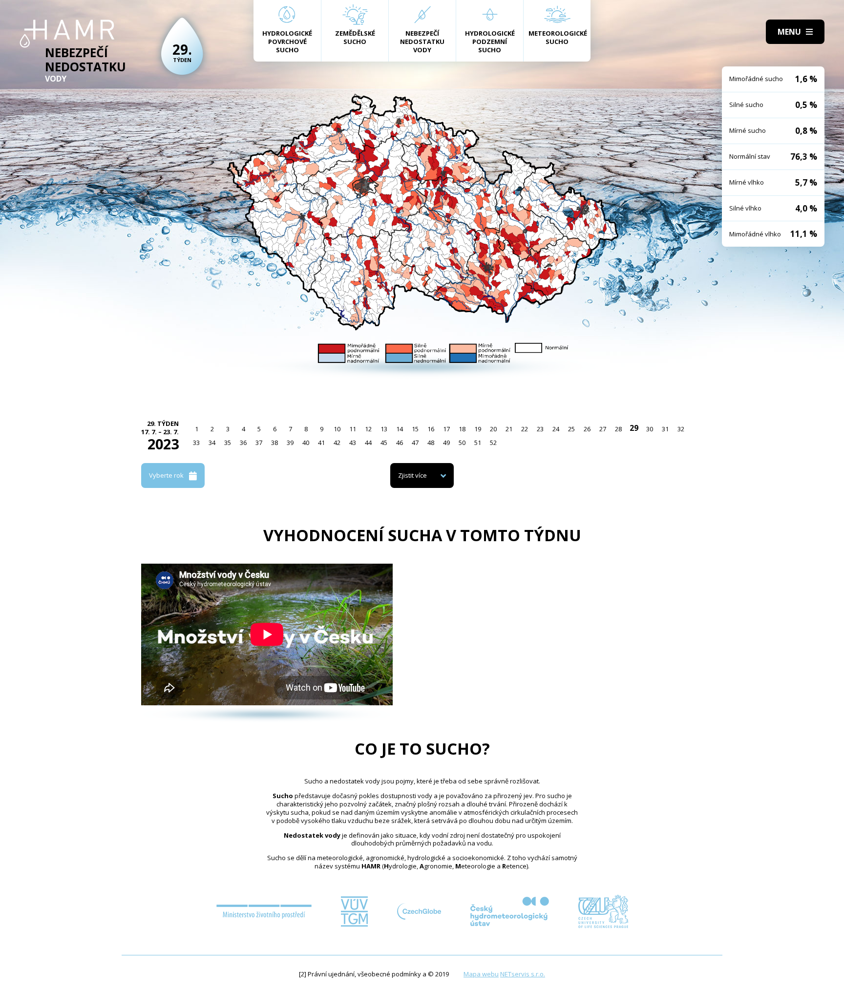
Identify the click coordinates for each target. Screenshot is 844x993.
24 (555, 428)
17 (446, 428)
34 (212, 442)
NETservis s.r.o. (522, 974)
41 (321, 442)
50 (462, 442)
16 (430, 428)
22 (524, 428)
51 (477, 442)
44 (368, 442)
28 (618, 428)
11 (352, 428)
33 (196, 442)
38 (274, 442)
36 (243, 442)
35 (227, 442)
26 (587, 428)
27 (602, 428)
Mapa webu (481, 974)
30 (649, 428)
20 (493, 428)
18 (462, 428)
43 (352, 442)
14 (399, 428)
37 (258, 442)
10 (337, 428)
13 (383, 428)
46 (399, 442)
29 (634, 428)
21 (509, 428)
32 (680, 428)
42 (337, 442)
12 (368, 428)
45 (383, 442)
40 (305, 442)
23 (540, 428)
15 (415, 428)
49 (446, 442)
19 (477, 428)
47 (415, 442)
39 (290, 442)
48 (430, 442)
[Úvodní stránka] (67, 34)
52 (493, 442)
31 (665, 428)
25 (571, 428)
